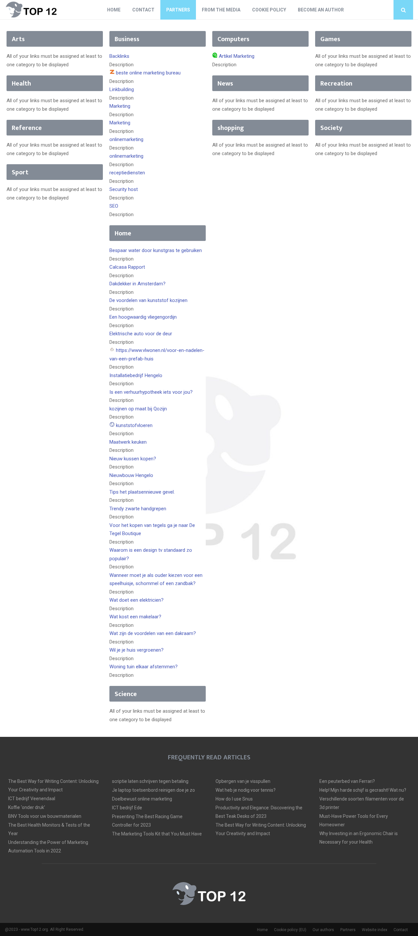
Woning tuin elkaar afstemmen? (143, 667)
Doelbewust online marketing (142, 798)
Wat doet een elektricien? (136, 600)
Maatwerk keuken (128, 442)
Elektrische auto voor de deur (140, 334)
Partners (178, 9)
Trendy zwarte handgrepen (137, 509)
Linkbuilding (121, 89)
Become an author (321, 9)
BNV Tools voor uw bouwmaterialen (44, 816)
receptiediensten (127, 173)
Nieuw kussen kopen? (132, 459)
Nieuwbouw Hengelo (131, 475)
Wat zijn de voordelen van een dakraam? (152, 633)
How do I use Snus (234, 798)
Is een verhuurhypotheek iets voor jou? (151, 392)
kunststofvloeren (134, 425)
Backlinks (119, 56)
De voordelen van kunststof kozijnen (148, 300)
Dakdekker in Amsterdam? (137, 284)
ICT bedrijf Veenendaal (31, 798)
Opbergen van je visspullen (243, 781)
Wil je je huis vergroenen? (136, 650)
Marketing (119, 106)
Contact (143, 9)
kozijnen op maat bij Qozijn (138, 409)
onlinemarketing (126, 139)
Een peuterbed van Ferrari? (347, 781)
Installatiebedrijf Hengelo (135, 375)
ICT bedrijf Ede (127, 807)
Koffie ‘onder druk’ (26, 807)
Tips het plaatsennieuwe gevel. (142, 492)
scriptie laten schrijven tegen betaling (150, 781)
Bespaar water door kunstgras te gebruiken (155, 250)
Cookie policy (269, 9)
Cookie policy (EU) (290, 930)
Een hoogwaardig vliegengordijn (143, 317)
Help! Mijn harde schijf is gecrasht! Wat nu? (362, 790)
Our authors (323, 930)
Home (114, 9)
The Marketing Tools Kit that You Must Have (157, 833)
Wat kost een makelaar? (135, 617)
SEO (113, 206)
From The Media (221, 9)
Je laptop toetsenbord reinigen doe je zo (153, 790)
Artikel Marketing (236, 56)
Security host (123, 189)
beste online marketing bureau (148, 73)
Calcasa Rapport (127, 267)
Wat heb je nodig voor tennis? (246, 790)
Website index (374, 930)
